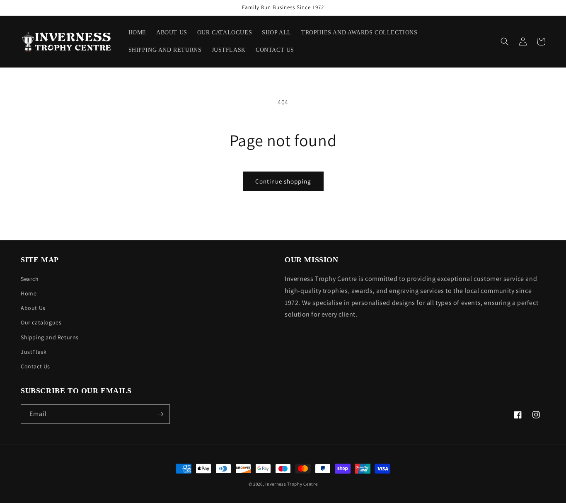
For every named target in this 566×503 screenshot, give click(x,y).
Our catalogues (41, 322)
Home (28, 293)
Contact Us (35, 366)
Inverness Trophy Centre (291, 484)
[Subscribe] (160, 414)
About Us (33, 308)
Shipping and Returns (50, 337)
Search (30, 279)
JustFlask (33, 351)
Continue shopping (283, 181)
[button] (505, 41)
